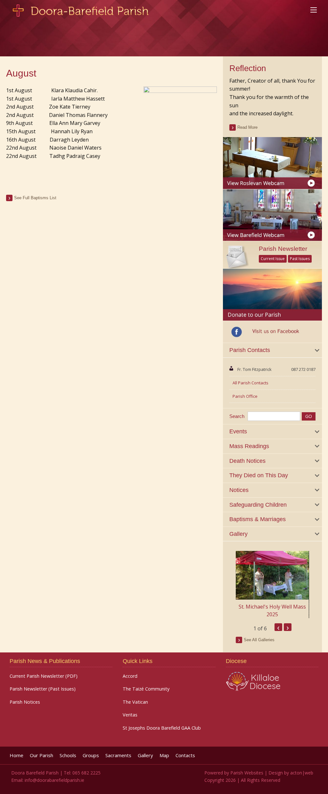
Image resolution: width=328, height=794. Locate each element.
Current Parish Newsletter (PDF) (44, 676)
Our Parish (41, 755)
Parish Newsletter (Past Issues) (43, 689)
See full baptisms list (35, 197)
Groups (91, 755)
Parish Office (245, 396)
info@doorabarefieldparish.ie (54, 780)
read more (247, 127)
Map (164, 755)
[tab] (272, 350)
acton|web (301, 773)
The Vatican (135, 702)
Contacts (185, 755)
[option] (272, 584)
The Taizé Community (146, 689)
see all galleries (259, 639)
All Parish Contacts (250, 383)
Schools (68, 755)
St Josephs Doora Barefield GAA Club (162, 728)
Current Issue (273, 258)
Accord (130, 676)
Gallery (145, 755)
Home (16, 755)
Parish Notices (25, 702)
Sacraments (118, 755)
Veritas (130, 715)
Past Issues (300, 258)
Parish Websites (246, 773)
